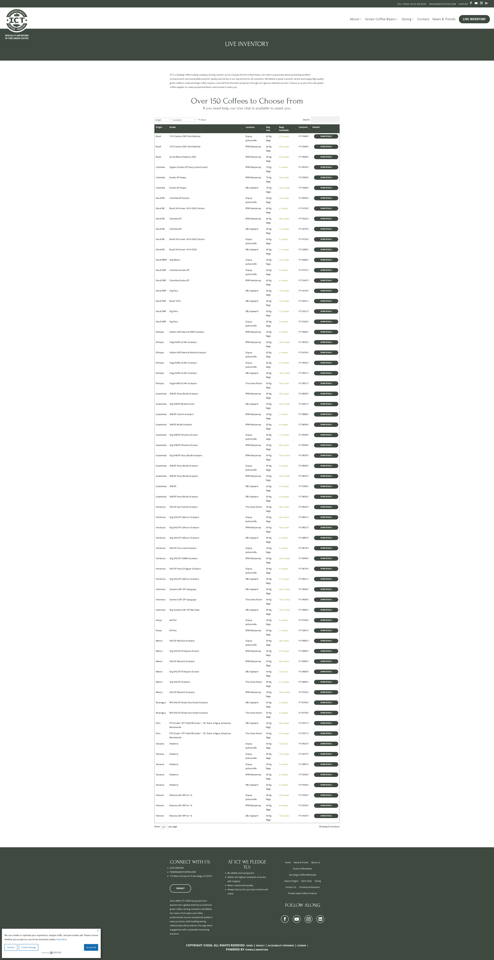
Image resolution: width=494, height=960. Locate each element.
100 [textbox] (163, 827)
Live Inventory (474, 19)
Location (250, 127)
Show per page (165, 826)
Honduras (161, 506)
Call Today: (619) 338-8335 (411, 4)
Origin (159, 127)
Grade (172, 127)
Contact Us (290, 887)
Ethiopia (160, 331)
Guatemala (161, 393)
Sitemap (301, 945)
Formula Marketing (256, 949)
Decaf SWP (161, 270)
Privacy (260, 945)
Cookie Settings (28, 947)
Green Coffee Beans (380, 19)
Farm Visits (306, 881)
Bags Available (284, 129)
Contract (303, 127)
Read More (62, 939)
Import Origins (291, 881)
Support (463, 4)
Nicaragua (161, 702)
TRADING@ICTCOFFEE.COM (183, 872)
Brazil (158, 136)
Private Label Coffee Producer (302, 893)
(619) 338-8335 (177, 867)
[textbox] (159, 119)
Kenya (159, 620)
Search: (306, 119)
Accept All (91, 947)
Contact (423, 19)
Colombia (160, 167)
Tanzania (160, 743)
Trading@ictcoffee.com (442, 4)
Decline (11, 947)
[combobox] (162, 120)
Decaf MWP (161, 259)
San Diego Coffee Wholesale (302, 874)
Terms (249, 945)
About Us (315, 862)
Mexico (159, 640)
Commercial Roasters (309, 887)
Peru (158, 723)
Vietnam (160, 795)
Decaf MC (160, 198)
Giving (406, 19)
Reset (203, 119)
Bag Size (268, 129)
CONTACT (180, 888)
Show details (326, 136)
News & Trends (444, 19)
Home (288, 862)
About (354, 19)
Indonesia (160, 589)
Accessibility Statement (281, 945)
